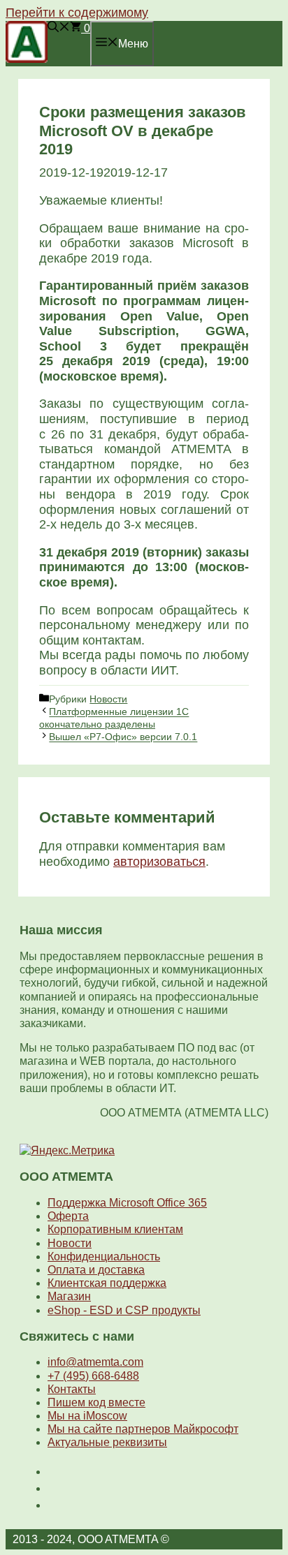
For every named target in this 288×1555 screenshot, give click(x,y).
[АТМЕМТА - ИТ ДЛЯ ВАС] (27, 59)
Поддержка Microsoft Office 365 (127, 1203)
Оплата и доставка (96, 1270)
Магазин (69, 1296)
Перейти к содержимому (77, 13)
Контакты (72, 1389)
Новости (108, 699)
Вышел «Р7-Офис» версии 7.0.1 (123, 737)
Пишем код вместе (96, 1402)
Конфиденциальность (104, 1256)
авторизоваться (159, 862)
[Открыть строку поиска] (59, 28)
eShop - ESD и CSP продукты (124, 1310)
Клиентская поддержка (107, 1283)
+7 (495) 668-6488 (93, 1376)
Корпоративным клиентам (115, 1229)
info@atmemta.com (95, 1362)
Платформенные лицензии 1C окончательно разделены (114, 718)
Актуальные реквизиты (107, 1442)
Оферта (68, 1216)
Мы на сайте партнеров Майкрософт (143, 1429)
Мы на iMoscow (87, 1416)
